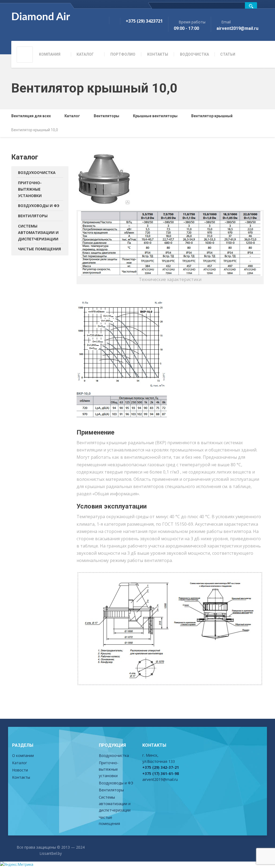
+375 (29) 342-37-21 (160, 767)
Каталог (85, 54)
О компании (23, 755)
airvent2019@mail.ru (160, 779)
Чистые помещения (39, 248)
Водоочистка (194, 54)
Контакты (157, 54)
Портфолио (122, 54)
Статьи (227, 54)
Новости (20, 770)
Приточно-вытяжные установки (30, 189)
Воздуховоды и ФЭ (38, 205)
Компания (49, 54)
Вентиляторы (33, 215)
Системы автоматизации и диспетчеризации (38, 232)
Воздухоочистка (37, 172)
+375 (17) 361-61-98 (160, 773)
